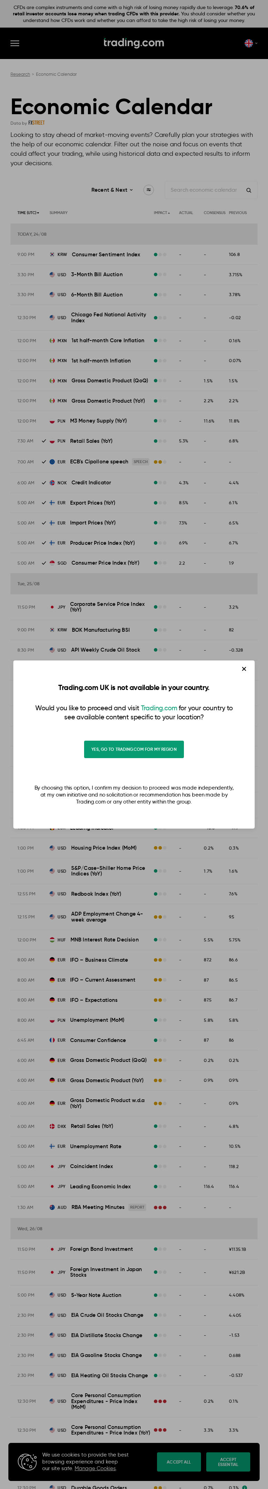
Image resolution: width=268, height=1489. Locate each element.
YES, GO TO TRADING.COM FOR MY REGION (133, 749)
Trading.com (159, 708)
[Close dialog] (244, 669)
